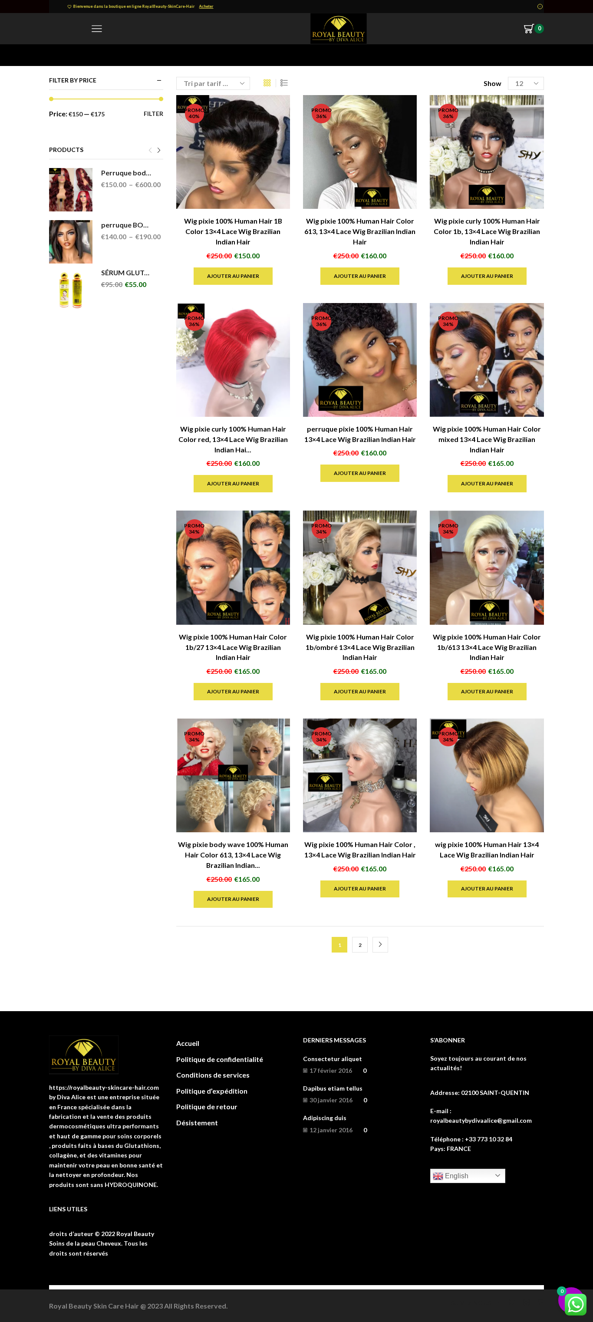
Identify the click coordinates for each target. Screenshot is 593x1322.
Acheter (362, 6)
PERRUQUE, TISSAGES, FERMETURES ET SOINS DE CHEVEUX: (187, 55)
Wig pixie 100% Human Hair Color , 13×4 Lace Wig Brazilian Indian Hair (360, 849)
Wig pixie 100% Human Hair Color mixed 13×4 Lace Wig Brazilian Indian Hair (487, 439)
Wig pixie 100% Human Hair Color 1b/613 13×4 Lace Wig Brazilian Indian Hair (487, 647)
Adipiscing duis (324, 1117)
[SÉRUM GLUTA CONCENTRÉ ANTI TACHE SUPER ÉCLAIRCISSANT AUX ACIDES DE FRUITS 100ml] (70, 289)
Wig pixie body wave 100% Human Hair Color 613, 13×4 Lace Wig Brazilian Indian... (233, 854)
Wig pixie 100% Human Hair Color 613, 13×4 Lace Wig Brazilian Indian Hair (359, 231)
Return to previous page (509, 55)
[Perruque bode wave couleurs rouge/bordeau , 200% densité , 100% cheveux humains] (70, 189)
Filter (153, 113)
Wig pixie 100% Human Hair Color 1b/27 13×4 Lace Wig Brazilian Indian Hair (233, 647)
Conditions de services (213, 1075)
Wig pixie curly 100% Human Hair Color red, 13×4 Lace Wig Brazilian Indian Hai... (233, 439)
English (455, 1176)
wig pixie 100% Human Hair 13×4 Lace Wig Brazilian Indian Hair (487, 849)
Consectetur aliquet (332, 1058)
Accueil (59, 55)
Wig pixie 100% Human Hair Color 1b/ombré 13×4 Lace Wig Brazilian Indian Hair (360, 647)
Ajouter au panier (233, 276)
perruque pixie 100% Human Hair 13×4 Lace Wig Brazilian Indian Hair (360, 434)
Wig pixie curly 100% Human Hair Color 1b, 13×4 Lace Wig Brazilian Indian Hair (487, 231)
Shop (84, 55)
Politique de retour (206, 1106)
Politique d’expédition (211, 1091)
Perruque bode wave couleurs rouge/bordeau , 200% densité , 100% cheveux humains (126, 172)
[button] (150, 150)
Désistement (197, 1122)
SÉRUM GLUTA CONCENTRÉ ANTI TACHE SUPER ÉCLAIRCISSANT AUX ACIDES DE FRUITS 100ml (126, 272)
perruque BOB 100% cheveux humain (126, 225)
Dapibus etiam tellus (332, 1088)
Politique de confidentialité (219, 1059)
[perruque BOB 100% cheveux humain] (70, 242)
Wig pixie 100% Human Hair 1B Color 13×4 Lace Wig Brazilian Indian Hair (233, 231)
